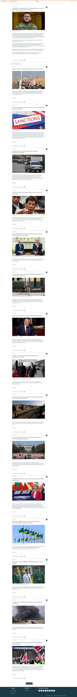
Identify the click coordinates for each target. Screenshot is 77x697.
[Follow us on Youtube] (39, 691)
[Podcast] (54, 691)
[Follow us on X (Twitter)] (50, 691)
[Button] (15, 60)
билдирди (14, 36)
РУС (71, 1)
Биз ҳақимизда (13, 690)
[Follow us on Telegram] (41, 691)
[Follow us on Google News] (52, 691)
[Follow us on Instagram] (46, 691)
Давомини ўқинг (29, 683)
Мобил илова (27, 690)
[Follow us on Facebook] (43, 691)
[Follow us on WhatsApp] (48, 691)
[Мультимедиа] (74, 1)
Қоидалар (12, 693)
